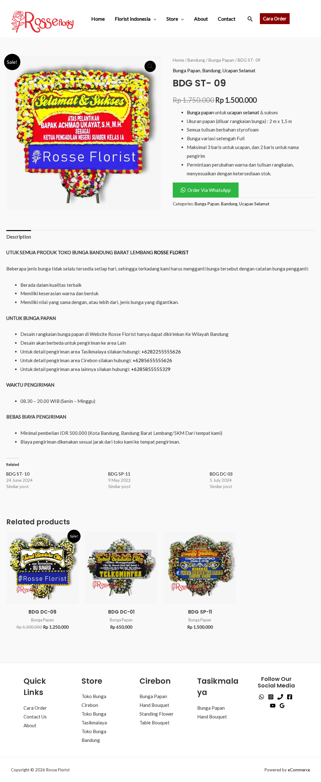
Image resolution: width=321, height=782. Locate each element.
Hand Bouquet (154, 705)
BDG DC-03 (221, 473)
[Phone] (280, 697)
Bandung (196, 60)
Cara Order (35, 708)
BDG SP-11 (119, 473)
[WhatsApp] (261, 697)
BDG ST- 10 (17, 473)
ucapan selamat (243, 112)
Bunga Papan (221, 60)
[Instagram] (271, 697)
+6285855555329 (151, 369)
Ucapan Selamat (239, 70)
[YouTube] (273, 705)
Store (172, 19)
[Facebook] (289, 697)
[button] (250, 18)
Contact (226, 19)
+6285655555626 (152, 360)
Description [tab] (18, 236)
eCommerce (299, 769)
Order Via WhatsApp (209, 190)
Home (98, 19)
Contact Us (35, 716)
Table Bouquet (154, 722)
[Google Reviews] (282, 705)
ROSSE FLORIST (171, 252)
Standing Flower (156, 714)
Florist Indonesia (132, 19)
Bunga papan (200, 112)
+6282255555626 (161, 351)
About (201, 19)
